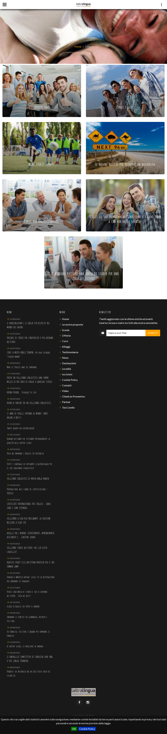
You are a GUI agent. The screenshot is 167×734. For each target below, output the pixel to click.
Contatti (66, 385)
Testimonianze (70, 352)
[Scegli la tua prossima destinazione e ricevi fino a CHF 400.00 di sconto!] (125, 204)
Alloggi (66, 346)
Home (77, 46)
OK (74, 728)
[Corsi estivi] (125, 90)
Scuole (65, 330)
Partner (66, 401)
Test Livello (68, 407)
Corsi (65, 341)
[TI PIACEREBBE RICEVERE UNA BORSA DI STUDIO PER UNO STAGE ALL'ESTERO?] (83, 262)
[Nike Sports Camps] (41, 147)
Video (65, 390)
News (65, 357)
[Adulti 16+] (41, 90)
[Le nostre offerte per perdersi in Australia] (125, 147)
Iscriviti (153, 333)
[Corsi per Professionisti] (41, 204)
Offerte (66, 335)
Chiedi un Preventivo (73, 396)
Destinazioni (69, 363)
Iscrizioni (67, 374)
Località (66, 368)
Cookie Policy (87, 728)
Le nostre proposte (72, 324)
